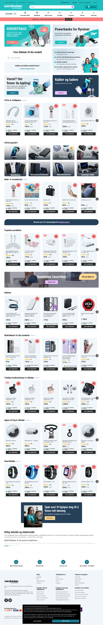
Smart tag (77, 585)
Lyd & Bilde (59, 15)
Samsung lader (78, 579)
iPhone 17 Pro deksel (41, 595)
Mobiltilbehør (37, 15)
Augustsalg (93, 15)
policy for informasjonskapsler (36, 611)
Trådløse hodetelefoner (80, 583)
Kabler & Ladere (48, 15)
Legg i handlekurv (13, 133)
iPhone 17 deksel (40, 592)
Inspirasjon (58, 583)
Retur (38, 579)
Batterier (82, 15)
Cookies (57, 581)
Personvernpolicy (59, 579)
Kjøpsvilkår (39, 577)
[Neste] (97, 120)
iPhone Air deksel (40, 594)
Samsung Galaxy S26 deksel (62, 592)
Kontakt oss (39, 583)
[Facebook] (6, 600)
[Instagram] (10, 600)
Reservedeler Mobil (25, 15)
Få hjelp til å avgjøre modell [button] (27, 68)
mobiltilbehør (12, 543)
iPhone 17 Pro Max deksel (42, 597)
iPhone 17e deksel (40, 599)
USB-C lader (77, 581)
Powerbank (71, 15)
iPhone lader (77, 577)
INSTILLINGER (37, 621)
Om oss (57, 577)
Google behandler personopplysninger (62, 611)
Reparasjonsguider (41, 581)
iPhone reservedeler (79, 590)
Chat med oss (50, 518)
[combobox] (51, 7)
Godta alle (65, 621)
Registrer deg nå (64, 222)
